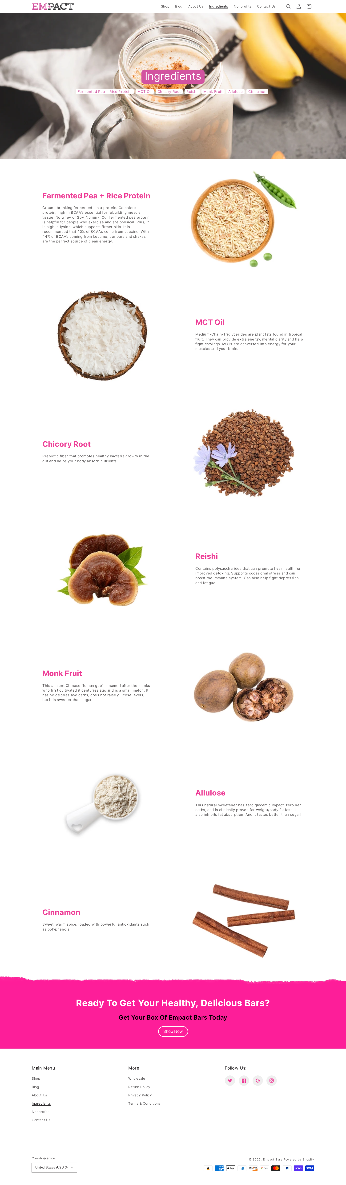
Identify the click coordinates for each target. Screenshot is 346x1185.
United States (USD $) (51, 1167)
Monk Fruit (213, 91)
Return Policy (139, 1087)
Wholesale (136, 1078)
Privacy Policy (140, 1095)
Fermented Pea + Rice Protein (105, 91)
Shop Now (173, 1031)
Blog (35, 1087)
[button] (288, 6)
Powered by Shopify (298, 1159)
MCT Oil (144, 91)
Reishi (192, 91)
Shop (36, 1078)
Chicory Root (169, 91)
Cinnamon (257, 91)
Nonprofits (40, 1112)
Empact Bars (272, 1159)
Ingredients (41, 1103)
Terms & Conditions (144, 1103)
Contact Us (41, 1120)
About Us (39, 1095)
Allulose (235, 91)
